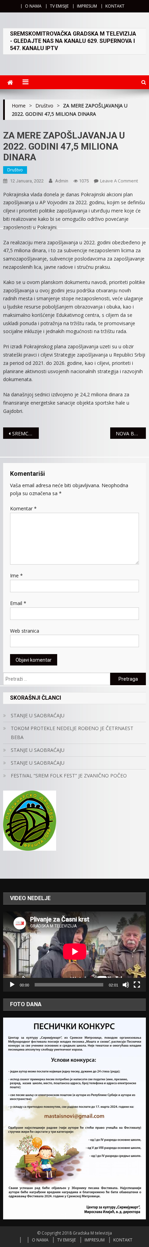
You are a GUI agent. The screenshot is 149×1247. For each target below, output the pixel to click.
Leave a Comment (119, 181)
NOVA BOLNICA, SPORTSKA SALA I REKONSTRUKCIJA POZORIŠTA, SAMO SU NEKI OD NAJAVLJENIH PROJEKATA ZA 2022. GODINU (131, 433)
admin (61, 180)
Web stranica (24, 630)
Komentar (23, 508)
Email (18, 603)
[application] (74, 951)
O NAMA (33, 6)
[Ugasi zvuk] (125, 984)
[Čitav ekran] (136, 984)
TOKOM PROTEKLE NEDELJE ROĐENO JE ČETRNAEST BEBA (72, 732)
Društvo (15, 170)
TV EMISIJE (59, 6)
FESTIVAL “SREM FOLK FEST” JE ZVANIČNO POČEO (69, 775)
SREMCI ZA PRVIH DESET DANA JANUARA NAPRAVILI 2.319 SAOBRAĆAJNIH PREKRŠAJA (25, 433)
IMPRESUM (87, 6)
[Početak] (12, 984)
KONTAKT (114, 6)
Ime (16, 575)
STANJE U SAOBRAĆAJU (37, 715)
